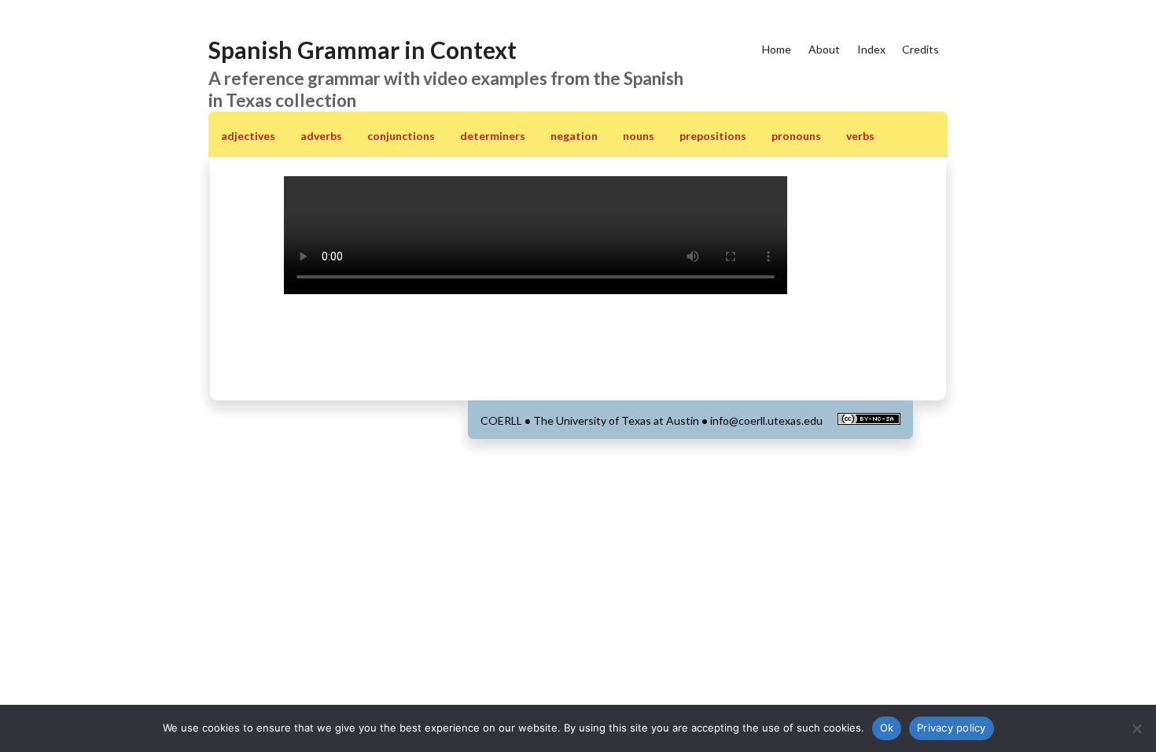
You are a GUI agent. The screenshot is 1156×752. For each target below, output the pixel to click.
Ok (887, 727)
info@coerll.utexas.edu (766, 420)
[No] (1136, 728)
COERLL (501, 420)
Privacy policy (951, 727)
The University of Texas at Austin (616, 420)
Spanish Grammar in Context (362, 49)
